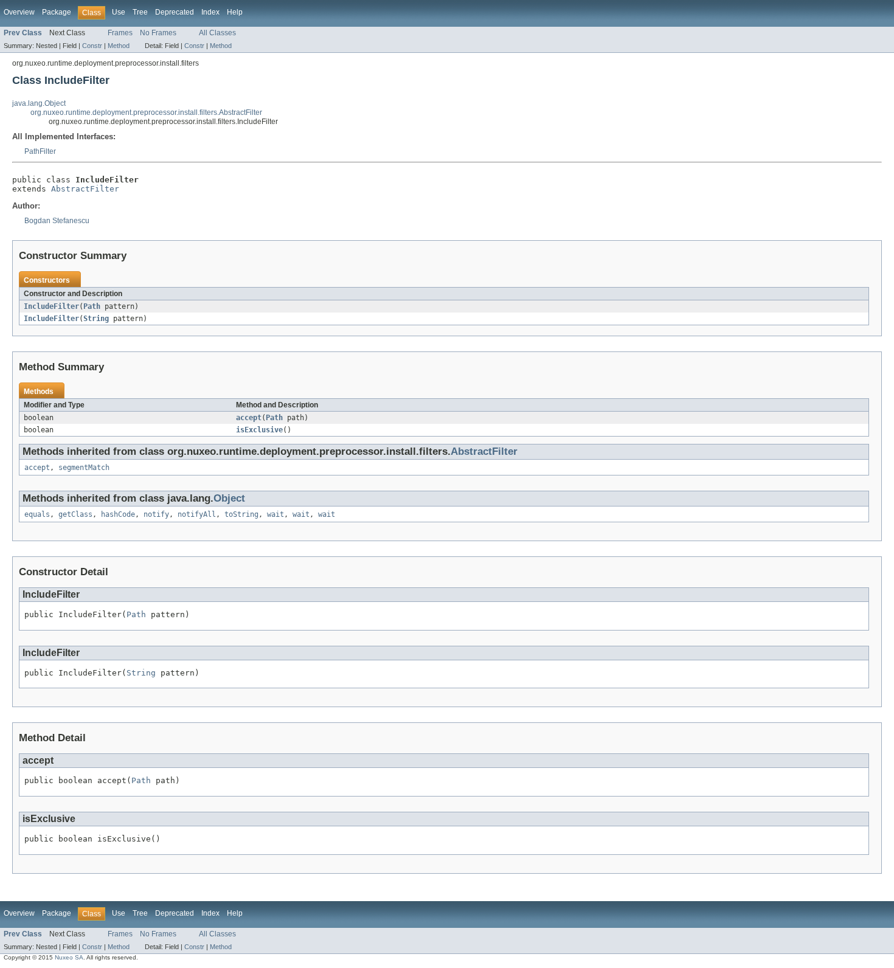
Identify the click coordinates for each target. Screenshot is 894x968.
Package (56, 12)
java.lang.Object (39, 103)
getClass (75, 514)
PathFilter (40, 151)
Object (229, 498)
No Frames (158, 33)
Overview (19, 12)
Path (91, 306)
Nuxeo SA (69, 957)
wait (275, 514)
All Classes (217, 33)
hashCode (118, 514)
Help (235, 12)
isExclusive (259, 430)
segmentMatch (83, 467)
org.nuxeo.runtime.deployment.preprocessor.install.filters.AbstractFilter (146, 112)
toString (241, 514)
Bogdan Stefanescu (56, 220)
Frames (120, 33)
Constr (92, 45)
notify (156, 514)
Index (210, 12)
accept (249, 417)
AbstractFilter (85, 188)
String (96, 318)
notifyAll (197, 514)
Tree (140, 12)
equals (37, 514)
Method (119, 45)
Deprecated (174, 12)
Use (118, 12)
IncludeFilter (51, 306)
